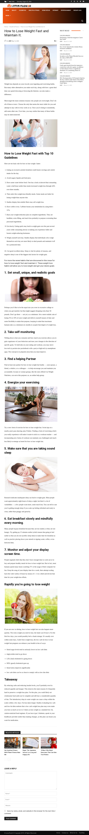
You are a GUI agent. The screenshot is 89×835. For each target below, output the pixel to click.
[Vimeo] (80, 1)
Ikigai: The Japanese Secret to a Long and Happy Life (29, 752)
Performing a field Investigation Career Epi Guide (71, 38)
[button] (82, 20)
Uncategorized (65, 35)
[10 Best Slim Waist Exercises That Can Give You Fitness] (49, 742)
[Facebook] (71, 1)
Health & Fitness (14, 27)
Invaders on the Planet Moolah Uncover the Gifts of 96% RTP (71, 57)
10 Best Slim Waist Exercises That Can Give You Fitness (48, 752)
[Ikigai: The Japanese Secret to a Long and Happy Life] (31, 742)
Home (6, 27)
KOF (10, 41)
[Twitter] (77, 1)
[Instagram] (74, 1)
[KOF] (5, 41)
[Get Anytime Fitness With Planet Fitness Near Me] (12, 742)
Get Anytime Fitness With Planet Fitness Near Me (12, 752)
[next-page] (9, 759)
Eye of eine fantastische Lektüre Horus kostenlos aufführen (71, 47)
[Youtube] (83, 1)
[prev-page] (5, 759)
